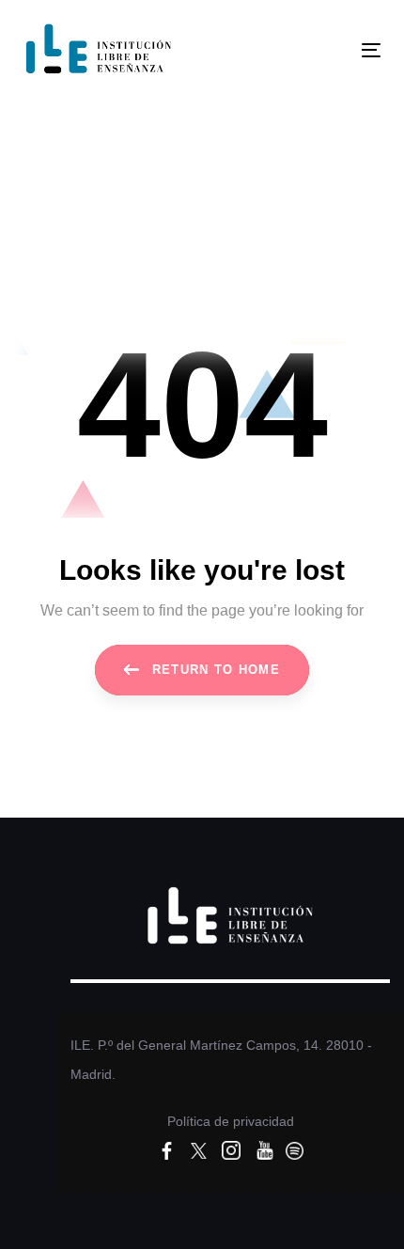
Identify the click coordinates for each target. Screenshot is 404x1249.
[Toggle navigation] (321, 50)
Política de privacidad (230, 1121)
